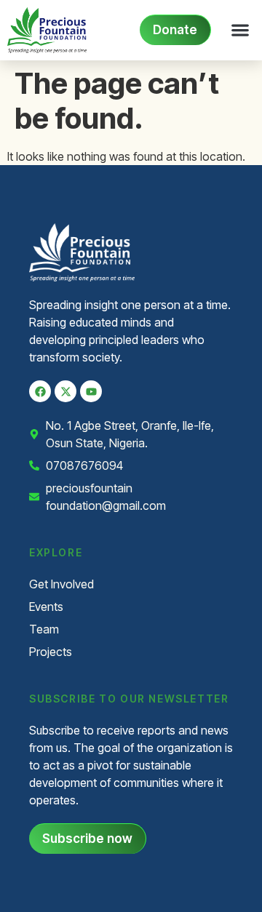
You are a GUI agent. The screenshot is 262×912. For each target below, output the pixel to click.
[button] (240, 30)
